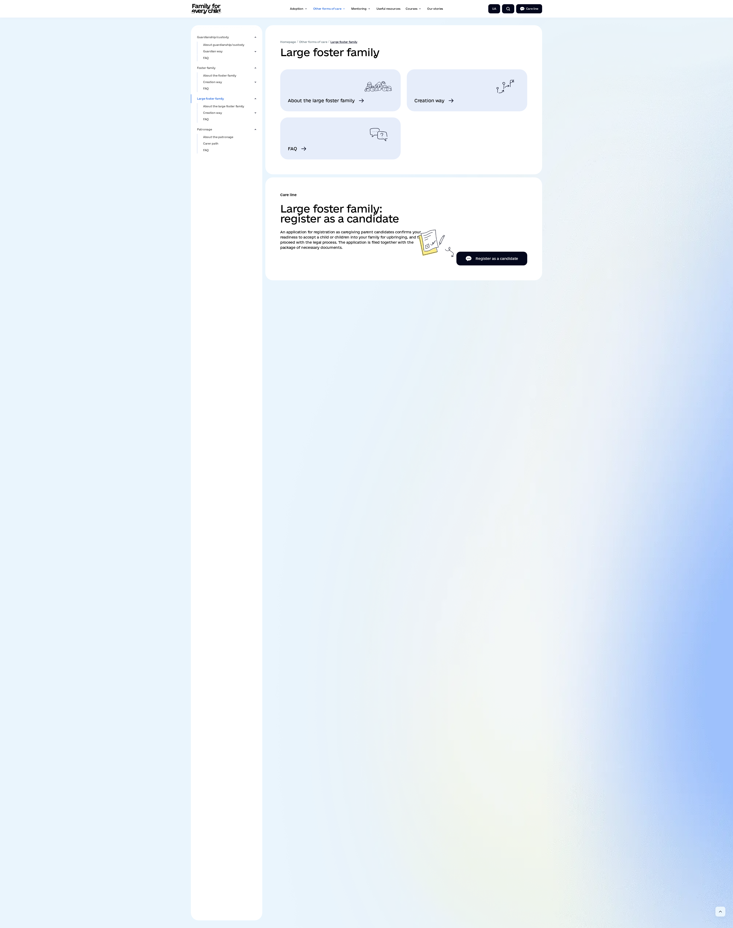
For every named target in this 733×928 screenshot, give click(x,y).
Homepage (288, 42)
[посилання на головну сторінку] (206, 9)
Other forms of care (313, 42)
